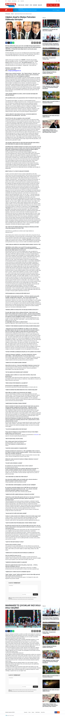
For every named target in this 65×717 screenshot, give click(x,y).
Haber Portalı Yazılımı (10, 715)
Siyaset (27, 5)
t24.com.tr (36, 434)
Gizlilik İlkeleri (37, 712)
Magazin (40, 5)
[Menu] (48, 5)
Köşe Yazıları (21, 5)
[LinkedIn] (11, 43)
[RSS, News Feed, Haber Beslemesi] (58, 712)
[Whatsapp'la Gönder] (13, 43)
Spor (31, 5)
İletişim (33, 712)
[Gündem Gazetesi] (10, 5)
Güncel (12, 13)
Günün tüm (56, 10)
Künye (29, 712)
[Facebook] (6, 43)
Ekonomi (35, 5)
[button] (35, 43)
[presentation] (9, 10)
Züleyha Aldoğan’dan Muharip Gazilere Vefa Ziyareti (27, 10)
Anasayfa (8, 13)
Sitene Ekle (43, 712)
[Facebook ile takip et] (56, 712)
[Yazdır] (32, 43)
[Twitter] (9, 43)
